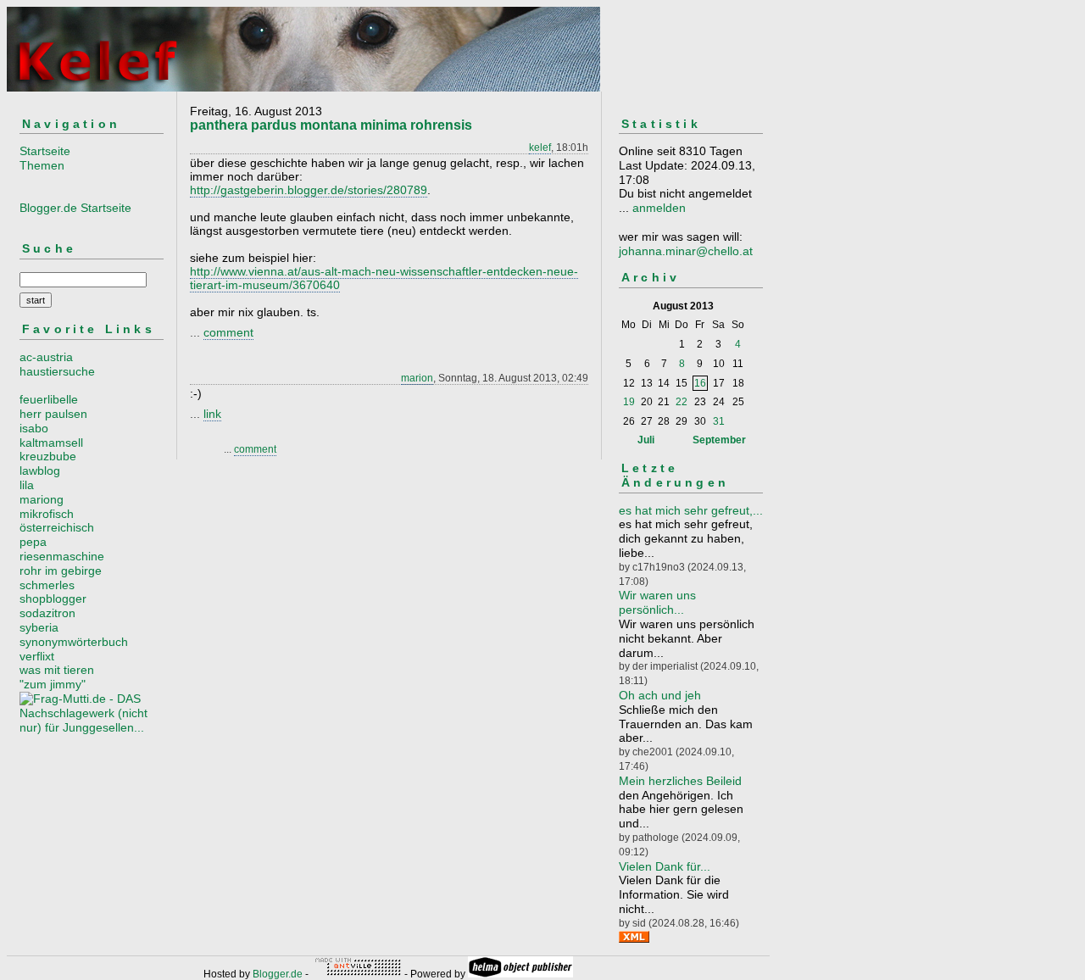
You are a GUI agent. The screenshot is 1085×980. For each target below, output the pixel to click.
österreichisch (56, 527)
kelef (540, 147)
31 (719, 421)
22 (681, 402)
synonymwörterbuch (73, 642)
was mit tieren (56, 670)
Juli (645, 440)
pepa (33, 541)
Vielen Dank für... (664, 866)
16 (700, 383)
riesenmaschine (61, 556)
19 (629, 402)
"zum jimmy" (52, 684)
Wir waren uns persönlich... (657, 602)
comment (228, 332)
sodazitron (47, 613)
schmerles (47, 585)
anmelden (659, 207)
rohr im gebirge (60, 570)
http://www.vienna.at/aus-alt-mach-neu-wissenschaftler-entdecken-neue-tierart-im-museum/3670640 (384, 278)
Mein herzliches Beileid (680, 781)
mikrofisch (46, 514)
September (719, 440)
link (212, 413)
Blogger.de (278, 974)
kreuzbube (47, 456)
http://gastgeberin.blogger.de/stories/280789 (308, 190)
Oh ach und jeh (660, 695)
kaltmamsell (51, 442)
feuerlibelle (48, 399)
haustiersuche (57, 371)
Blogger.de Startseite (75, 207)
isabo (33, 428)
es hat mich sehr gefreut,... (691, 510)
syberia (38, 627)
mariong (41, 499)
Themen (41, 165)
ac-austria (46, 357)
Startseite (44, 151)
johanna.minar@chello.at (686, 251)
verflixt (36, 656)
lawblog (39, 470)
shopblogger (52, 598)
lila (26, 485)
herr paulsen (53, 413)
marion (417, 378)
